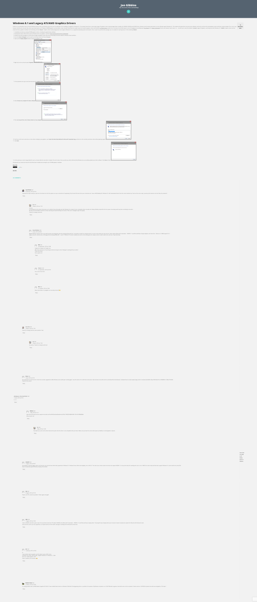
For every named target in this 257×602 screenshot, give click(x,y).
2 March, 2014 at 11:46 (37, 343)
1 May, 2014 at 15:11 (34, 412)
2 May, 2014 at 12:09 (41, 429)
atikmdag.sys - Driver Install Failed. (20, 396)
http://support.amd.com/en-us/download (59, 33)
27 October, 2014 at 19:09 (43, 288)
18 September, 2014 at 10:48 (44, 246)
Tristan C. (40, 268)
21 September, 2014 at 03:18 (44, 269)
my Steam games (103, 28)
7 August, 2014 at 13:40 (30, 521)
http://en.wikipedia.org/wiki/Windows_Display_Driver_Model (34, 466)
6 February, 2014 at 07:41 (30, 191)
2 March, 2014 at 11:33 (37, 206)
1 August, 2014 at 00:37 (30, 463)
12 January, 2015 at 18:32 (30, 550)
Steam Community (156, 28)
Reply (24, 196)
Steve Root (27, 326)
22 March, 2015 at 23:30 (30, 584)
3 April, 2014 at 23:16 (30, 378)
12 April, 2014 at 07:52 (18, 397)
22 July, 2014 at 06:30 (37, 231)
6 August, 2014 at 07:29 (30, 493)
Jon (33, 204)
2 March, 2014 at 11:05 (30, 328)
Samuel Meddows (36, 230)
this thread (146, 28)
